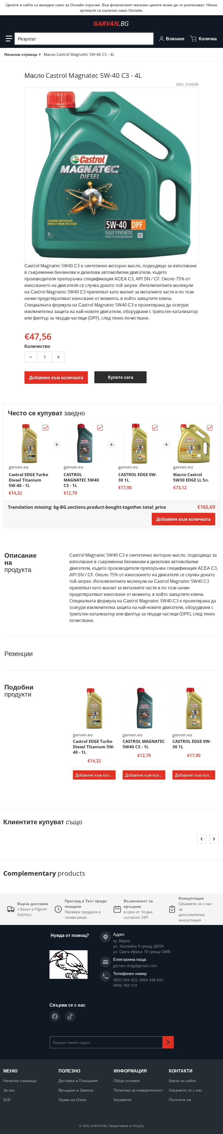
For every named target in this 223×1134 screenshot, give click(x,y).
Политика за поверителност (138, 1090)
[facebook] (54, 1016)
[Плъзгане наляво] (201, 839)
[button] (9, 38)
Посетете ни (180, 1099)
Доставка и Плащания (78, 1080)
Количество (37, 346)
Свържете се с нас (185, 1090)
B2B (6, 1099)
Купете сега (120, 377)
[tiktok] (70, 1016)
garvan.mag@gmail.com (135, 965)
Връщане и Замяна (75, 1090)
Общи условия (127, 1080)
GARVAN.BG (99, 1126)
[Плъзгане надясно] (214, 839)
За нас (9, 1090)
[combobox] (84, 39)
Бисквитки (122, 1099)
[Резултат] (147, 39)
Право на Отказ (72, 1099)
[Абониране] (168, 1042)
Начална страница (19, 1080)
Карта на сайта (182, 1080)
